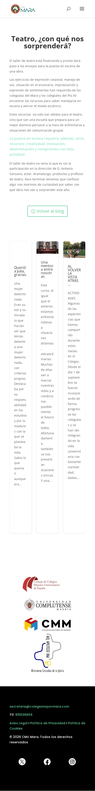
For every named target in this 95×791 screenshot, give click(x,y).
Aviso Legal (19, 723)
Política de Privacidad (47, 723)
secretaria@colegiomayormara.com (39, 706)
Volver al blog (50, 211)
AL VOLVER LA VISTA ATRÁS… (74, 387)
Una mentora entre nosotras (47, 387)
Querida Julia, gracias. (21, 387)
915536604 (23, 714)
